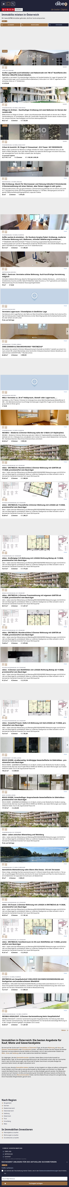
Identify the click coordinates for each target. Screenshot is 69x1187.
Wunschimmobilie (23, 1075)
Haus (59, 1048)
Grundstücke (26, 1049)
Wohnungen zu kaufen (11, 1135)
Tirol (5, 1119)
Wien (5, 1124)
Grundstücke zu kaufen (11, 1138)
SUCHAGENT (11, 25)
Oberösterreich (9, 1111)
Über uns (8, 1151)
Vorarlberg (7, 1121)
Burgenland (7, 1103)
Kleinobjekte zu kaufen (11, 1132)
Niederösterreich (9, 1108)
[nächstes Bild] (67, 57)
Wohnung (51, 1048)
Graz (7, 1053)
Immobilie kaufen (23, 1057)
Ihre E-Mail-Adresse (6, 1175)
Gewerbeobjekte (13, 1049)
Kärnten (6, 1106)
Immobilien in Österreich (28, 1048)
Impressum (9, 1154)
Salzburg (7, 1113)
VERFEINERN (59, 25)
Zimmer (4, 1049)
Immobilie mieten (22, 1067)
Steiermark (7, 1116)
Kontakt (8, 1157)
